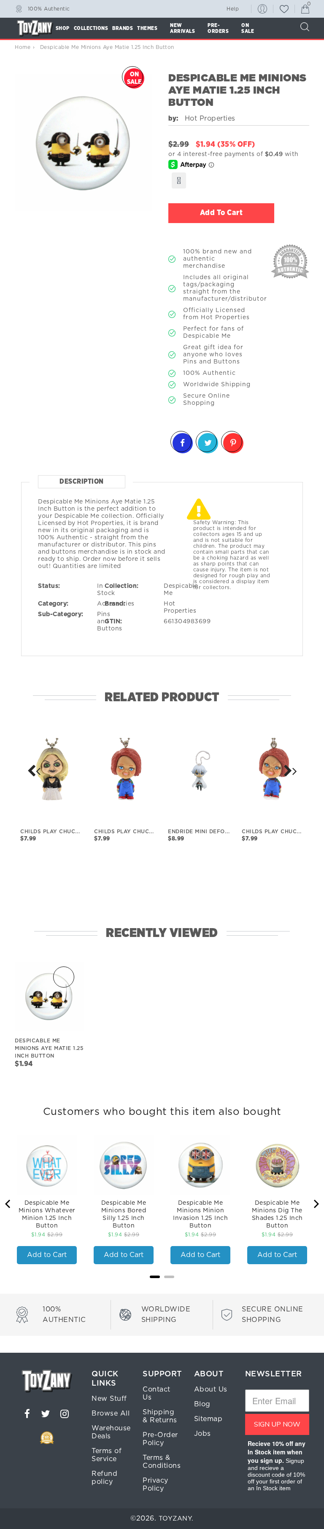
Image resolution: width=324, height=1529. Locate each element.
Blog (202, 1404)
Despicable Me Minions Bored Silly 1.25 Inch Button (123, 1214)
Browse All (111, 1413)
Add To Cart (221, 213)
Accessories (116, 604)
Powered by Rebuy (162, 1288)
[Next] (33, 770)
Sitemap (208, 1419)
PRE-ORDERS (218, 28)
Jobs (202, 1433)
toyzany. (176, 1519)
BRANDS (122, 28)
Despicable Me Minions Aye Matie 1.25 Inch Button (49, 1048)
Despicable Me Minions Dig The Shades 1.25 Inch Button (277, 1214)
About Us (210, 1389)
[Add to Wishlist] (179, 180)
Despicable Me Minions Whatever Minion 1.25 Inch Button (47, 1214)
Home (22, 47)
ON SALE (247, 28)
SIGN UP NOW (277, 1424)
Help (233, 8)
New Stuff (109, 1398)
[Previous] (8, 1203)
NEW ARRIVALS (182, 28)
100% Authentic (49, 8)
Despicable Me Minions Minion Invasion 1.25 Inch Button (200, 1214)
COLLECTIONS (91, 28)
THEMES (147, 28)
